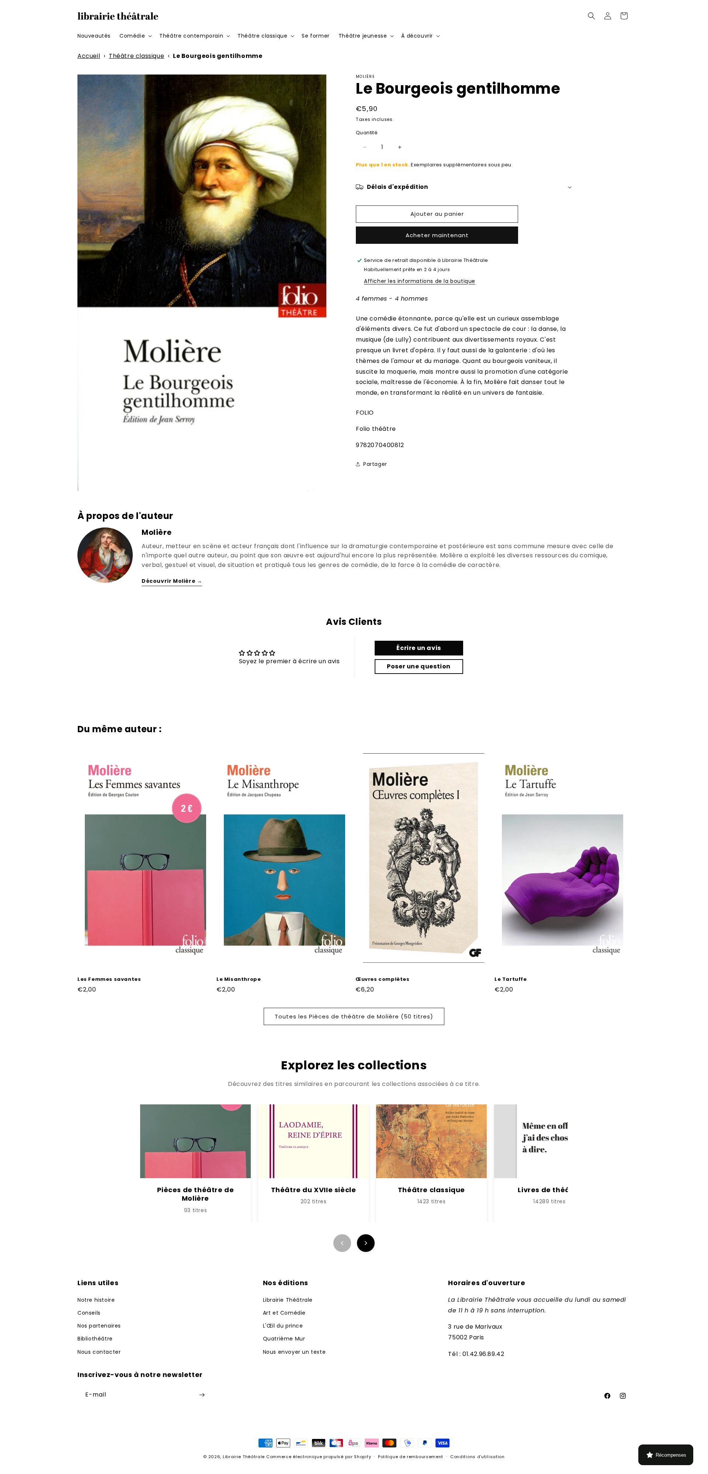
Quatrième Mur (284, 1338)
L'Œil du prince (283, 1325)
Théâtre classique (136, 56)
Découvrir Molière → (172, 581)
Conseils (89, 1312)
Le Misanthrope (238, 979)
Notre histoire (96, 1299)
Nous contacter (99, 1351)
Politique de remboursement (410, 1457)
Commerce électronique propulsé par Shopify (318, 1457)
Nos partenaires (99, 1325)
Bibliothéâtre (95, 1338)
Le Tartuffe (510, 979)
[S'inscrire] (202, 1395)
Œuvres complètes (382, 979)
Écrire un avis (418, 648)
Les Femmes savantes (109, 979)
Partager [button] (375, 464)
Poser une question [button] (419, 666)
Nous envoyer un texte (294, 1351)
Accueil (88, 56)
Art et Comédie (284, 1312)
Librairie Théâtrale (288, 1299)
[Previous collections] (342, 1243)
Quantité (367, 132)
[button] (135, 36)
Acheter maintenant (437, 235)
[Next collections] (366, 1243)
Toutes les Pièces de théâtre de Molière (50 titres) (354, 1016)
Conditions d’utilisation (477, 1457)
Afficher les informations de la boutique (419, 281)
